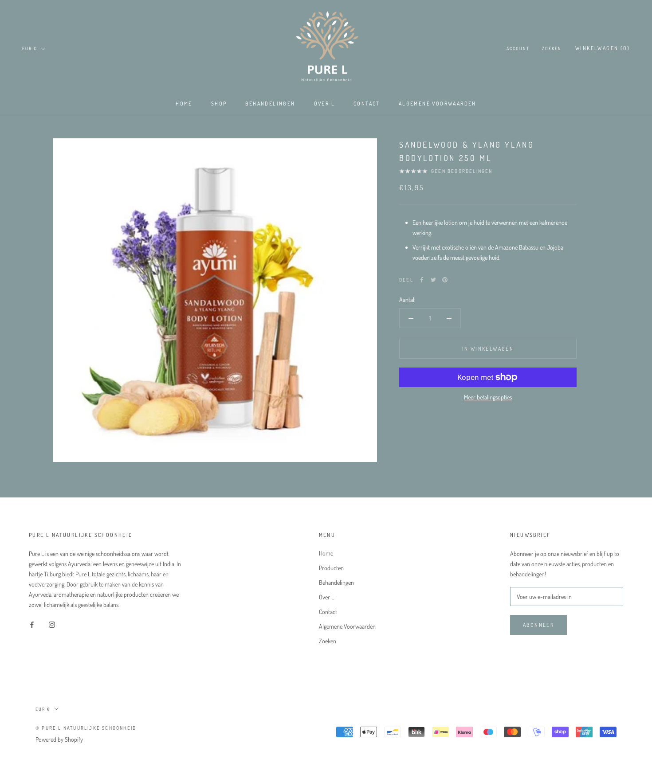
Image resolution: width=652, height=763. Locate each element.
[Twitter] (433, 279)
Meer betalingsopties (488, 397)
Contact (366, 103)
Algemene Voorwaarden (437, 103)
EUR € (29, 48)
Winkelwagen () (602, 48)
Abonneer (538, 625)
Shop (219, 103)
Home (184, 103)
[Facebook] (421, 279)
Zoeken (552, 48)
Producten (331, 567)
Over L (324, 103)
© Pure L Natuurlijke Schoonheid (85, 728)
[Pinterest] (445, 279)
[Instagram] (52, 623)
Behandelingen (270, 103)
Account (518, 48)
